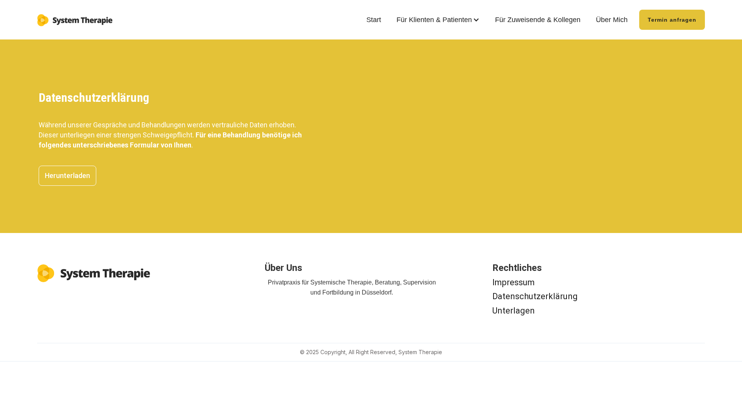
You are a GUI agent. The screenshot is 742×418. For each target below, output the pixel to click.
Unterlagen (513, 310)
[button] (438, 20)
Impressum (513, 282)
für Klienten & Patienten (434, 20)
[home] (75, 17)
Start (373, 20)
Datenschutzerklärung (535, 296)
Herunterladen (67, 175)
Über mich (612, 20)
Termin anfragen (672, 20)
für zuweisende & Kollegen (537, 20)
